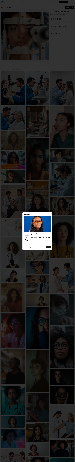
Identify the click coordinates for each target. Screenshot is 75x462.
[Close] (51, 213)
